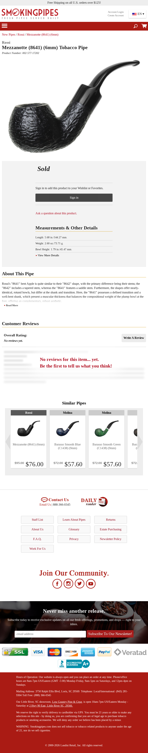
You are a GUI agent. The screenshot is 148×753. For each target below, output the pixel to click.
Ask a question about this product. (56, 213)
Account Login (116, 12)
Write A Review (134, 337)
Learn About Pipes (74, 519)
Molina (67, 412)
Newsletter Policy (110, 539)
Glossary (74, 529)
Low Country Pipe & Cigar (67, 701)
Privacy (74, 539)
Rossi (21, 34)
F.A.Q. (37, 539)
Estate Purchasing (110, 529)
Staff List (37, 519)
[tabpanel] (28, 439)
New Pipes (8, 34)
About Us (37, 529)
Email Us (45, 504)
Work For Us (37, 548)
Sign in (74, 197)
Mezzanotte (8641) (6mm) (42, 34)
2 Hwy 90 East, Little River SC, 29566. (51, 705)
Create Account (116, 15)
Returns (110, 519)
